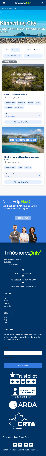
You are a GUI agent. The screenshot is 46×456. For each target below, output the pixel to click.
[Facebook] (15, 445)
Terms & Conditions (10, 437)
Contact (7, 306)
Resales (37, 50)
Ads (7, 50)
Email (6, 348)
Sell (5, 320)
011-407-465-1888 (29, 280)
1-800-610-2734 (25, 273)
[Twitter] (20, 445)
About (6, 301)
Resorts (15, 50)
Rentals (28, 50)
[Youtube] (26, 445)
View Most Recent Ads (21, 122)
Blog (5, 303)
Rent (5, 323)
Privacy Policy (24, 437)
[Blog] (31, 445)
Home (6, 298)
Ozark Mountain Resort (15, 95)
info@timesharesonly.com (26, 286)
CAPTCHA (8, 358)
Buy (5, 317)
